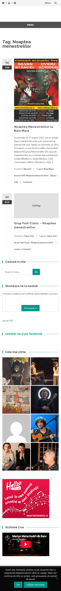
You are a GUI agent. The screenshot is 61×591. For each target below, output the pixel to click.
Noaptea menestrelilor (37, 175)
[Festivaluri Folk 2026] (45, 371)
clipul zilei (52, 236)
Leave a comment (22, 249)
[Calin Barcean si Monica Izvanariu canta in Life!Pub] (45, 400)
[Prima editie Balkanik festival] (16, 428)
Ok (18, 584)
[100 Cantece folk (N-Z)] (16, 457)
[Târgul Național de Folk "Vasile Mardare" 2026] (16, 400)
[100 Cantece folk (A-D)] (45, 428)
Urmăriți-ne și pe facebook (23, 333)
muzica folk (19, 175)
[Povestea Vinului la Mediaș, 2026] (16, 371)
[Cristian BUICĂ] (45, 457)
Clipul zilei (29, 236)
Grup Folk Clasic (22, 242)
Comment (27, 182)
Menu (48, 2)
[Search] (36, 272)
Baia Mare (49, 169)
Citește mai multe (35, 584)
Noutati (27, 169)
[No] (57, 578)
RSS (11, 320)
